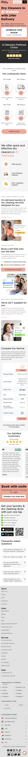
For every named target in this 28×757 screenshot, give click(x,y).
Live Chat (4, 317)
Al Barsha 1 (5, 696)
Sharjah (21, 705)
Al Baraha (5, 693)
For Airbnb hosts (6, 640)
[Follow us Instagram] (17, 750)
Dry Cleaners (5, 662)
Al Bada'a (19, 690)
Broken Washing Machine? (9, 623)
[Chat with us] (24, 753)
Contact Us (4, 601)
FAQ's (3, 597)
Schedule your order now (14, 496)
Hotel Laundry (5, 665)
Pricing (3, 594)
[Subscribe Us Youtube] (14, 750)
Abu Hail (4, 687)
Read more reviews (14, 58)
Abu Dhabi (7, 708)
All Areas (4, 604)
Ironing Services (6, 646)
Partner (3, 614)
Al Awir (4, 690)
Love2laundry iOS (6, 672)
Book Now (17, 2)
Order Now (14, 131)
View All (5, 684)
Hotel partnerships (6, 633)
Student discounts (6, 627)
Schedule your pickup (14, 32)
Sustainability (5, 630)
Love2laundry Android (8, 676)
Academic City (20, 687)
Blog (2, 620)
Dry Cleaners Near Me (7, 643)
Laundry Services (6, 649)
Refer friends (5, 611)
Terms (3, 617)
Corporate (4, 653)
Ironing (3, 656)
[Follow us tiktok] (20, 750)
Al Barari (18, 693)
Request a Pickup (6, 217)
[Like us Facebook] (8, 750)
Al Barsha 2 (19, 696)
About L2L (4, 591)
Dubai (7, 705)
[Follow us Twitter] (11, 750)
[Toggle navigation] (24, 1)
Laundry (3, 659)
